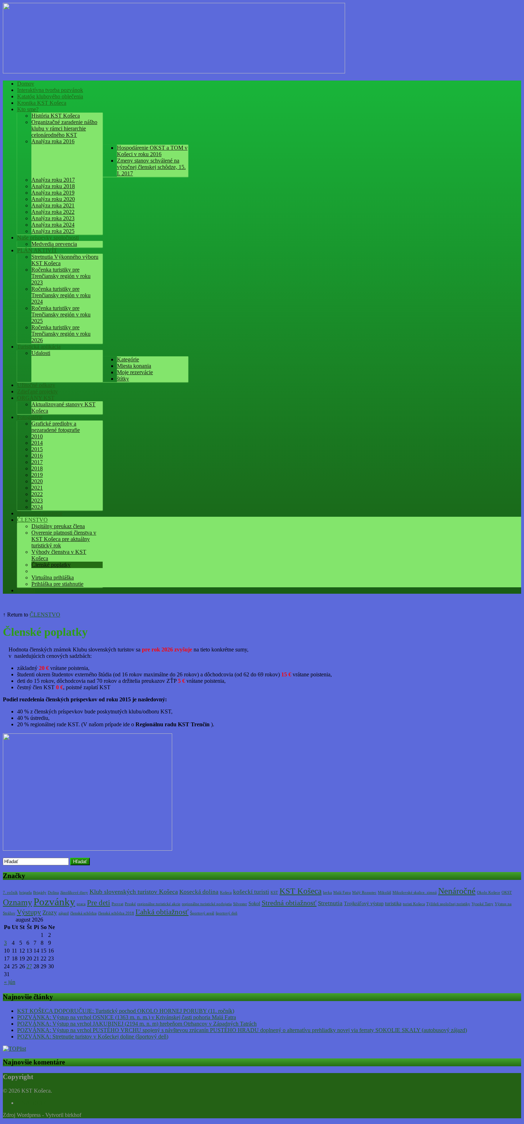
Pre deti (98, 902)
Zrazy (49, 912)
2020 (37, 481)
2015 (37, 449)
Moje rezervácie (135, 372)
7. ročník (10, 892)
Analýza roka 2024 (53, 225)
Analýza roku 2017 (53, 180)
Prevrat (117, 904)
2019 (37, 475)
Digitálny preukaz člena (58, 526)
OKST (507, 892)
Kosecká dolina (199, 891)
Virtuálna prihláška (52, 577)
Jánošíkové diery (74, 892)
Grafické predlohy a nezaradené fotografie (55, 427)
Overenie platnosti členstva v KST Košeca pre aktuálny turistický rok (63, 539)
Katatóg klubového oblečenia (50, 96)
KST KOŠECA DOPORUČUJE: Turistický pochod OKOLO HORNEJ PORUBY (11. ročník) (125, 1011)
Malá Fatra (342, 892)
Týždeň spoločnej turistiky (448, 904)
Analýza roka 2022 (53, 212)
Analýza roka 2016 (53, 141)
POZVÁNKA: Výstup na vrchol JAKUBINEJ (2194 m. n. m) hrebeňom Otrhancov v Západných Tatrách (137, 1024)
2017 (37, 462)
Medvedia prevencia (54, 244)
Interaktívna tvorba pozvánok (50, 90)
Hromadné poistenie (39, 513)
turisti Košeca (414, 904)
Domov (25, 84)
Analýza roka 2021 (53, 205)
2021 (37, 488)
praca (81, 904)
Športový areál (202, 913)
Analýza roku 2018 (53, 186)
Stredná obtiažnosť (289, 903)
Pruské (130, 904)
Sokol (254, 903)
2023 (37, 500)
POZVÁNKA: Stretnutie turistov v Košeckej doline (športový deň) (92, 1036)
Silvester (240, 904)
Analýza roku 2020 (53, 199)
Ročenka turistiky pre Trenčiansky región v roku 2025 (61, 314)
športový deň (226, 913)
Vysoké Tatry (482, 904)
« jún (9, 982)
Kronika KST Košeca (41, 103)
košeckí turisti (251, 891)
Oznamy (17, 902)
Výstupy (29, 912)
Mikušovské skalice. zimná (414, 892)
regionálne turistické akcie (158, 904)
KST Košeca (300, 891)
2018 (37, 468)
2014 (37, 443)
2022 (37, 494)
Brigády (39, 892)
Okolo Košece (488, 892)
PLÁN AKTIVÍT (37, 250)
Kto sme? (27, 109)
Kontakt (26, 590)
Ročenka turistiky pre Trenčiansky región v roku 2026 (61, 333)
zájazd (63, 913)
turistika (393, 903)
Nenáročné (457, 891)
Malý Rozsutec (364, 892)
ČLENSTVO (32, 520)
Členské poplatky (51, 565)
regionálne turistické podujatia (207, 904)
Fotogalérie (29, 417)
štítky (123, 379)
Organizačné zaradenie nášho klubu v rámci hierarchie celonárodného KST (64, 128)
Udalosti (40, 353)
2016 (37, 456)
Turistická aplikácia (39, 347)
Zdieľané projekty (37, 391)
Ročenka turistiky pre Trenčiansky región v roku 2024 (61, 295)
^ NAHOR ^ (32, 1103)
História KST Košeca (55, 116)
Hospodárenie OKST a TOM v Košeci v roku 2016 (152, 151)
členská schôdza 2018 (116, 913)
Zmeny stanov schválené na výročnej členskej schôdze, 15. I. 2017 (151, 167)
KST (274, 892)
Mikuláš (384, 892)
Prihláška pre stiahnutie (57, 584)
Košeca (226, 892)
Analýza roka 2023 (53, 218)
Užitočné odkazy (36, 385)
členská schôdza (83, 913)
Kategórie (128, 359)
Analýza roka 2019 (53, 193)
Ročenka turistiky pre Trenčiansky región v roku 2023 (61, 276)
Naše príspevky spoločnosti (48, 237)
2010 (37, 436)
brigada (25, 892)
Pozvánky (54, 901)
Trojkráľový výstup (364, 903)
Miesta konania (134, 366)
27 (29, 966)
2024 (37, 507)
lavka (327, 892)
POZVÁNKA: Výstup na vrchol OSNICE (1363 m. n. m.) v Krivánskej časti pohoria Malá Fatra (126, 1017)
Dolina (53, 892)
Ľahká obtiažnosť (162, 912)
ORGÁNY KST (36, 398)
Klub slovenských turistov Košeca (133, 891)
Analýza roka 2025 (53, 231)
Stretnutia (330, 903)
